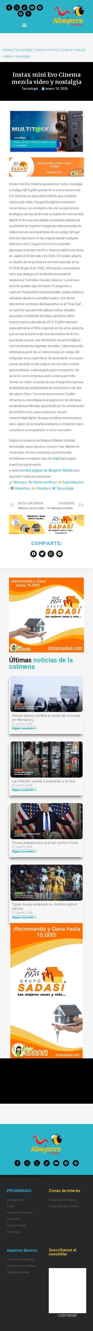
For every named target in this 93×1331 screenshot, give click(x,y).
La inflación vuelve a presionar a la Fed (43, 781)
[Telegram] (40, 8)
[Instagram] (17, 8)
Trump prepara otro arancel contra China (45, 843)
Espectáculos (73, 482)
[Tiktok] (24, 8)
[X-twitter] (28, 14)
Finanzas (43, 488)
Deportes (22, 488)
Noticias (19, 482)
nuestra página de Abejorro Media (45, 470)
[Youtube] (32, 8)
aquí (56, 458)
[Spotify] (21, 14)
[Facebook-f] (9, 8)
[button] (24, 25)
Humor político (44, 482)
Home (7, 50)
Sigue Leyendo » (24, 728)
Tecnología (23, 50)
